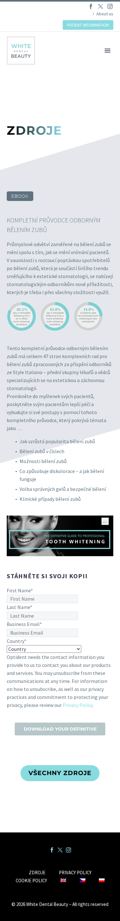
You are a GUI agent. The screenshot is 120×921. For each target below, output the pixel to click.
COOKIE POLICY (31, 880)
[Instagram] (110, 6)
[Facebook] (91, 6)
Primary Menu (107, 50)
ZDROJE (37, 872)
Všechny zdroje (59, 773)
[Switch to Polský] (102, 880)
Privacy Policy (77, 705)
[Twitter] (100, 6)
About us (104, 14)
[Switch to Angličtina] (63, 880)
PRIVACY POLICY (75, 872)
